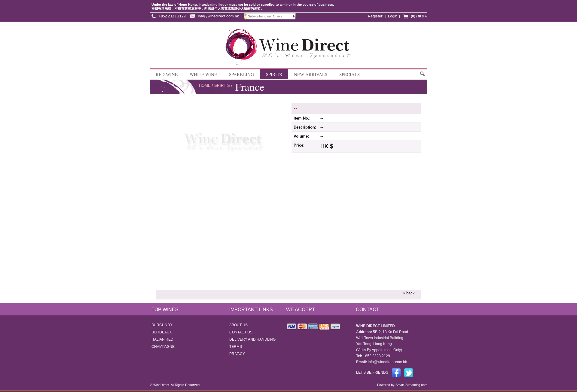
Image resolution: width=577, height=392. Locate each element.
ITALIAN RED (162, 339)
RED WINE (167, 74)
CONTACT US (240, 332)
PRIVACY (237, 354)
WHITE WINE (203, 74)
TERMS (235, 347)
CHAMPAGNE (163, 347)
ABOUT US (238, 325)
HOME (205, 85)
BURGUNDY (161, 325)
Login (392, 16)
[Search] (422, 77)
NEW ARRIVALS (310, 74)
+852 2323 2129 (172, 16)
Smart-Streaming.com (411, 385)
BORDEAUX (161, 332)
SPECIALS (349, 74)
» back (409, 293)
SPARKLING (241, 74)
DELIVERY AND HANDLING (252, 339)
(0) (419, 16)
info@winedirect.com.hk (218, 16)
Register (375, 16)
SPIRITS (274, 74)
